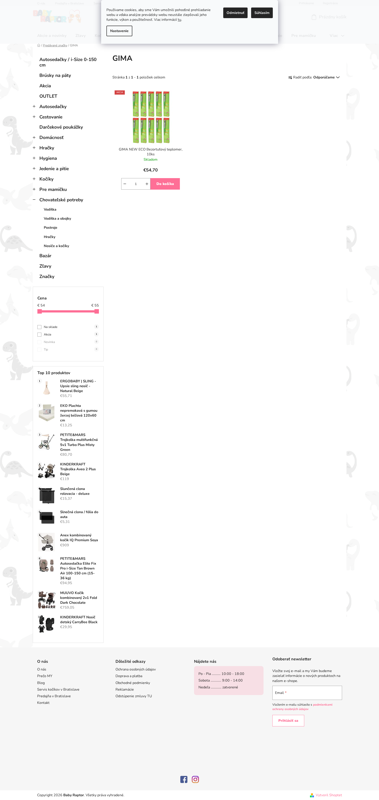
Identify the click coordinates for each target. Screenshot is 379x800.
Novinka (70, 342)
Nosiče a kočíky (56, 246)
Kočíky (46, 179)
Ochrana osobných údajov (135, 669)
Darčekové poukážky (61, 127)
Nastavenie (119, 31)
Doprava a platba (128, 676)
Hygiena (48, 158)
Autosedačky (53, 106)
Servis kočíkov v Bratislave (58, 689)
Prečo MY (44, 676)
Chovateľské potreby (61, 200)
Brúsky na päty (55, 75)
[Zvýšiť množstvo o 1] (147, 183)
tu (179, 19)
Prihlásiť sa (288, 720)
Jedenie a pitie (54, 169)
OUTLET (48, 96)
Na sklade (70, 327)
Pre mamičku (53, 189)
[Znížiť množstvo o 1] (124, 183)
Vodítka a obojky (57, 218)
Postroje (50, 227)
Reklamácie (124, 689)
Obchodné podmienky (132, 682)
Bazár (45, 256)
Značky (46, 276)
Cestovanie (50, 117)
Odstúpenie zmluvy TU (133, 696)
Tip (70, 349)
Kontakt (43, 702)
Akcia (45, 86)
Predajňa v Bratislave (54, 696)
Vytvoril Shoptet (329, 795)
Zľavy (45, 266)
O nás (41, 669)
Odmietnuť (235, 12)
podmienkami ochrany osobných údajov (302, 707)
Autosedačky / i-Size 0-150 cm (67, 62)
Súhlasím (261, 12)
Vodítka (50, 209)
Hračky (46, 148)
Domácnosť (51, 137)
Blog (41, 682)
